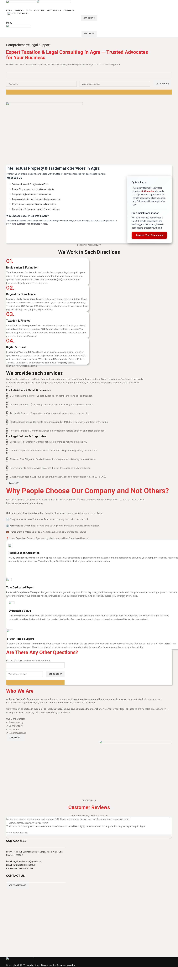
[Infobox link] (89, 13)
